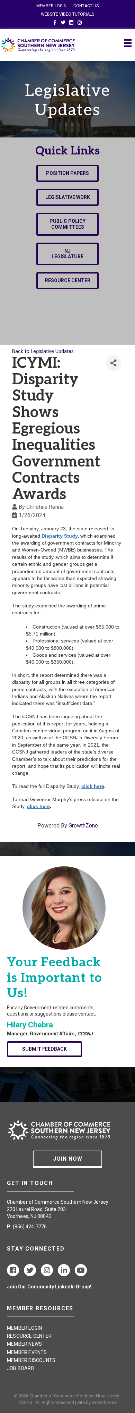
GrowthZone (83, 825)
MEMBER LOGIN (51, 5)
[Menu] (127, 43)
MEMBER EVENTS (27, 1352)
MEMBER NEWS (24, 1344)
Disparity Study (60, 536)
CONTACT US (86, 5)
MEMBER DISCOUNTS (31, 1360)
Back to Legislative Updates (43, 351)
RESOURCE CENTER (29, 1336)
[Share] (113, 363)
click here (92, 786)
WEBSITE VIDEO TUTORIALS (67, 14)
